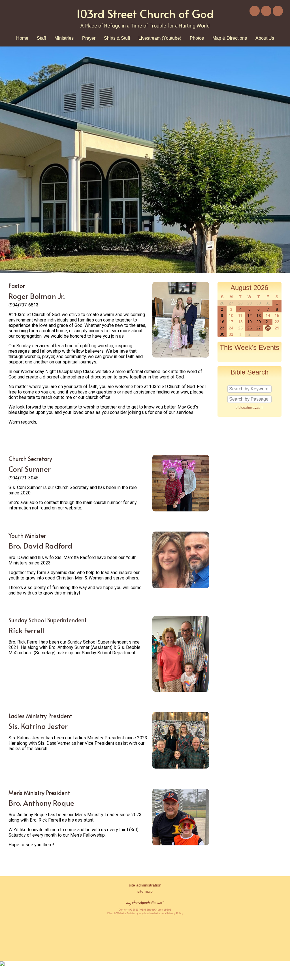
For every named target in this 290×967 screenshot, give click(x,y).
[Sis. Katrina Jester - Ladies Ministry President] (180, 767)
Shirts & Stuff (117, 38)
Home (22, 38)
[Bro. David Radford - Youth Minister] (180, 586)
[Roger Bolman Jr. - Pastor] (180, 356)
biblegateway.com (249, 408)
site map (145, 891)
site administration (145, 885)
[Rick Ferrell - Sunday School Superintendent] (180, 690)
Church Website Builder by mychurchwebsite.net (136, 913)
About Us (264, 38)
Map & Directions (229, 38)
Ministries (64, 38)
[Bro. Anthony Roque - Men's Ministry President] (180, 844)
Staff (41, 38)
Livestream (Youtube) (159, 38)
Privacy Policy (175, 913)
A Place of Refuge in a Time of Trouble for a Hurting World (145, 26)
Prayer (88, 38)
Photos (197, 38)
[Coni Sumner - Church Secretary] (180, 510)
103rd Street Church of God (145, 13)
